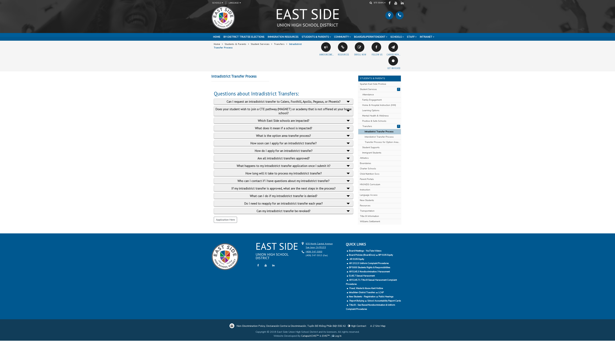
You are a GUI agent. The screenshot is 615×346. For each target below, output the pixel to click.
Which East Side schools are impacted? (283, 121)
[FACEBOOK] (390, 3)
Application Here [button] (225, 220)
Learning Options (370, 110)
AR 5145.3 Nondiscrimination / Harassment (369, 271)
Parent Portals (367, 179)
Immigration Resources (283, 36)
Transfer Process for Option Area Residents (383, 142)
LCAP (381, 292)
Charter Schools (368, 168)
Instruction (365, 189)
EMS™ (326, 336)
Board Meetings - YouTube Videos (365, 250)
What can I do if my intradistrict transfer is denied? (283, 196)
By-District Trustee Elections (243, 36)
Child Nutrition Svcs (369, 173)
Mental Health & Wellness (375, 115)
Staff (411, 36)
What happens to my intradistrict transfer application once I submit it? (283, 166)
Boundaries (365, 163)
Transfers (279, 44)
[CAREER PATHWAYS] (393, 47)
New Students (367, 200)
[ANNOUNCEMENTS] (326, 47)
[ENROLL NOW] (359, 47)
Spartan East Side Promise (373, 84)
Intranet (426, 36)
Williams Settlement (370, 221)
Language (234, 3)
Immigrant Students (371, 152)
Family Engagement (372, 99)
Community (341, 36)
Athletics (364, 158)
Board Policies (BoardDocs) (362, 255)
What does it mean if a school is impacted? (283, 128)
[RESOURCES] (343, 47)
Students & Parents (315, 36)
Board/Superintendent (369, 36)
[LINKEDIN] (402, 3)
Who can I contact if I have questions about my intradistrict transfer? (283, 181)
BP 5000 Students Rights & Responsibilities (369, 267)
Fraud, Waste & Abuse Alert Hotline (366, 288)
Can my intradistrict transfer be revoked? (283, 211)
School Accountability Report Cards (384, 300)
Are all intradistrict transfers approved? (284, 158)
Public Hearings (386, 296)
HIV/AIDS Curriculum (370, 184)
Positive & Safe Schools (374, 121)
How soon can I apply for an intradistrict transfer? (283, 143)
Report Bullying (356, 300)
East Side (307, 15)
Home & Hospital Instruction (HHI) (379, 105)
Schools (216, 3)
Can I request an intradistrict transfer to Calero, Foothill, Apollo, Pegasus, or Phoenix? (283, 101)
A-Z (377, 326)
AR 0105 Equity (356, 259)
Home (216, 36)
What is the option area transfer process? (283, 136)
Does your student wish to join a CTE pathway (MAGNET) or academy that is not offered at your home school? (283, 111)
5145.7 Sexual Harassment (362, 275)
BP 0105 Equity (385, 255)
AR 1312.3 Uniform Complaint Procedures (369, 263)
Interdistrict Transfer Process (379, 136)
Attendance (368, 94)
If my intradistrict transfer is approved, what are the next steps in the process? (283, 188)
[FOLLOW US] (376, 47)
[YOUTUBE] (396, 3)
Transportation (367, 210)
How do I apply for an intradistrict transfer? (283, 151)
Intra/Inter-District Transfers (362, 292)
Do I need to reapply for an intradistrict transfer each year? (283, 203)
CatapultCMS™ (310, 336)
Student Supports (371, 147)
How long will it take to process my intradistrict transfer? (283, 173)
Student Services (260, 44)
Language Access (368, 195)
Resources (365, 205)
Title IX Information (369, 216)
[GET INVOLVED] (393, 61)
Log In (338, 336)
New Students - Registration (362, 296)
